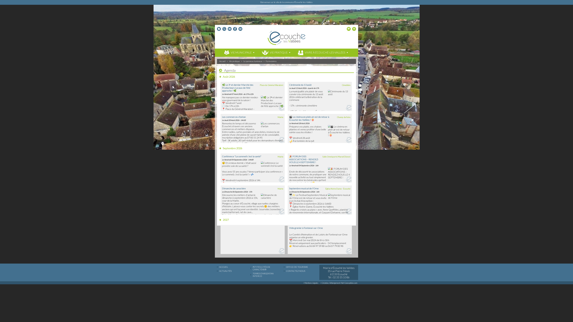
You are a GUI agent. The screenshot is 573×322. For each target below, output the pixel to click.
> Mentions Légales (310, 283)
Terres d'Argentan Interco (263, 274)
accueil (223, 267)
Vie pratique (234, 61)
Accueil (222, 61)
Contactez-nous (295, 271)
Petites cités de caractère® (261, 268)
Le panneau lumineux (252, 61)
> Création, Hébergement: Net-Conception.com (338, 283)
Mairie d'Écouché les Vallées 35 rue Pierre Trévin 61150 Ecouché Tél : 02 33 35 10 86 (339, 272)
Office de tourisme (297, 267)
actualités (225, 271)
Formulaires (271, 61)
